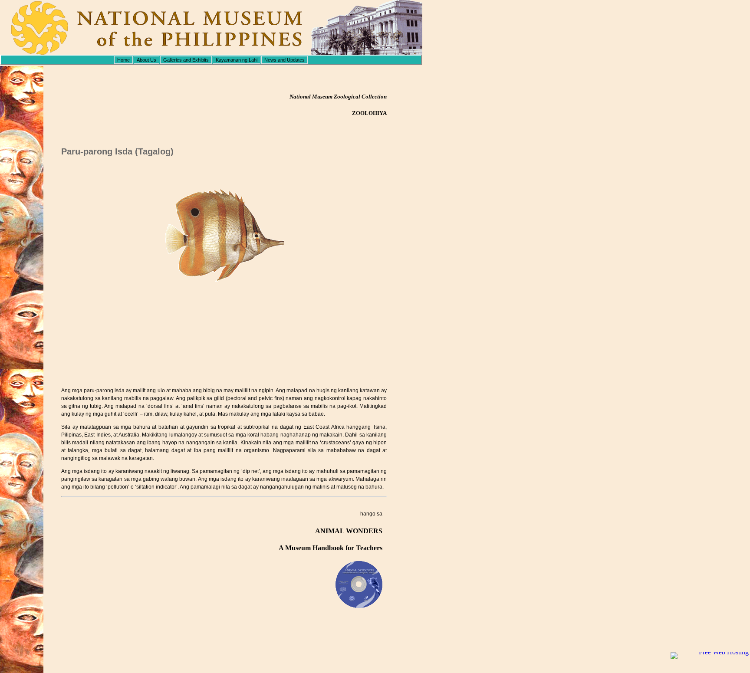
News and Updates (284, 59)
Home (123, 59)
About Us (146, 59)
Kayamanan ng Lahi (236, 59)
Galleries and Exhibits (186, 59)
